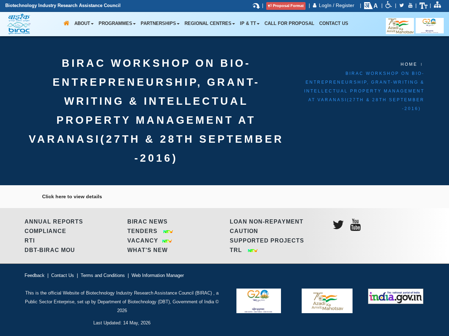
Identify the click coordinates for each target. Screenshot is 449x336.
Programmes (115, 23)
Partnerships (158, 23)
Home (409, 64)
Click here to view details (72, 196)
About (82, 23)
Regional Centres (208, 23)
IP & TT (248, 23)
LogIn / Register (337, 5)
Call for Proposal (289, 23)
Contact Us (333, 23)
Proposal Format (288, 6)
